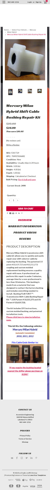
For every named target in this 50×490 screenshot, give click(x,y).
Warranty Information (25, 226)
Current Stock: (16, 185)
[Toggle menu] (4, 4)
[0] (43, 2)
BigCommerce (17, 475)
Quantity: (11, 195)
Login (30, 2)
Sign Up (38, 2)
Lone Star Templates (38, 475)
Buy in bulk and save (27, 179)
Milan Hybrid (12, 32)
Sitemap (25, 442)
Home (6, 30)
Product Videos (25, 232)
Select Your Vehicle (19, 30)
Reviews (25, 239)
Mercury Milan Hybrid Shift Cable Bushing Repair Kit (26, 34)
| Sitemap (34, 473)
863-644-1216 (13, 2)
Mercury (33, 30)
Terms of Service (25, 439)
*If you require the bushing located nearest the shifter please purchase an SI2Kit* (25, 370)
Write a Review (12, 145)
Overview (25, 220)
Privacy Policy (25, 436)
